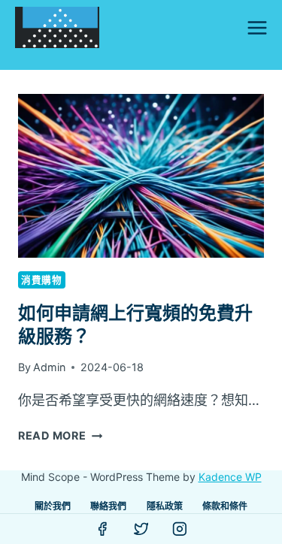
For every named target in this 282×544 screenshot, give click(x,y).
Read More (60, 435)
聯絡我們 (108, 506)
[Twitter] (141, 529)
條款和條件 (224, 506)
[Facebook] (102, 529)
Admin (49, 367)
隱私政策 (165, 506)
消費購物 (41, 280)
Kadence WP (230, 476)
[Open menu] (256, 27)
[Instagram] (180, 529)
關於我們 (53, 506)
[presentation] (141, 176)
